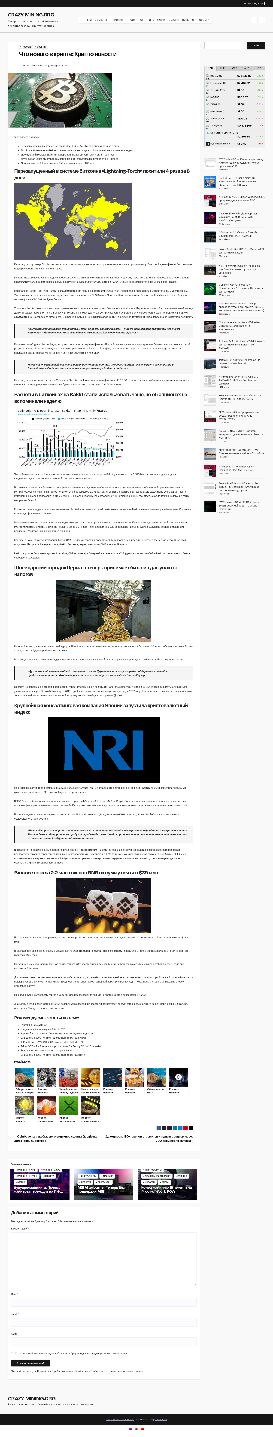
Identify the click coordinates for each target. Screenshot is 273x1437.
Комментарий (20, 1228)
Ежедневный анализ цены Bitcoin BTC (43, 1029)
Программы (104, 1182)
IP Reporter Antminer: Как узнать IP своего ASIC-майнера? (239, 361)
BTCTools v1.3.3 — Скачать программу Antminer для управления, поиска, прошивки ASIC (241, 163)
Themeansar (161, 1419)
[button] (254, 20)
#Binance (37, 65)
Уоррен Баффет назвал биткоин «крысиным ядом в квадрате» (57, 1033)
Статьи (21, 1182)
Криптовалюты (153, 1170)
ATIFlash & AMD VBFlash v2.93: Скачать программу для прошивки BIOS (242, 198)
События (42, 47)
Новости (27, 47)
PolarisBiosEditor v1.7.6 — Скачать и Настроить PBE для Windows (240, 397)
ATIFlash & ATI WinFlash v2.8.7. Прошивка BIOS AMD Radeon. (236, 468)
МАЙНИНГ (119, 19)
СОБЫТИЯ (188, 19)
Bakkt (52, 150)
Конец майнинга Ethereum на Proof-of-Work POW (166, 1189)
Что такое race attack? (34, 1025)
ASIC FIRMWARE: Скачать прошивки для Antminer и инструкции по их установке (240, 269)
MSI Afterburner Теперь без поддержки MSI (101, 1189)
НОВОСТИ (203, 19)
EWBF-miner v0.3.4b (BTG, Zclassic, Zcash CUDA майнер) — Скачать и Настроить (239, 505)
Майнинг (108, 1176)
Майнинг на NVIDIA (27, 1176)
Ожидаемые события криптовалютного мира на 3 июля (53, 1054)
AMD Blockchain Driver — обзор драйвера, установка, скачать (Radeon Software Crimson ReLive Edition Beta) (242, 307)
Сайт (14, 1333)
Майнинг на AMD (26, 1170)
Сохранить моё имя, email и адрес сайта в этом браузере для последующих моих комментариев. (71, 1353)
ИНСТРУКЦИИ (157, 19)
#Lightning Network (55, 65)
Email (15, 1314)
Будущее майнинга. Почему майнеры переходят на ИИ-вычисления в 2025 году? (37, 1191)
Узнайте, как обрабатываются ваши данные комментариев (108, 1371)
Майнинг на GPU (51, 1170)
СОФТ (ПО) (137, 19)
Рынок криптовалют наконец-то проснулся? (46, 1050)
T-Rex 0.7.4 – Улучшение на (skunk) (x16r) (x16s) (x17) (52, 1042)
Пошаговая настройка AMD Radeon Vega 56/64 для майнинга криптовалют (240, 326)
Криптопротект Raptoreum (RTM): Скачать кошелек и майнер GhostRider (242, 451)
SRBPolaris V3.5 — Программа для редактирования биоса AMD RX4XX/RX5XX (239, 416)
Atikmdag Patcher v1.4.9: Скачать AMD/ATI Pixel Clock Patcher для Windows (238, 380)
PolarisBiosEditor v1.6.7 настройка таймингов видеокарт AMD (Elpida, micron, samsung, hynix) (239, 487)
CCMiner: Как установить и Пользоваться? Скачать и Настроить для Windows (241, 288)
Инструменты (88, 1176)
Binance (26, 163)
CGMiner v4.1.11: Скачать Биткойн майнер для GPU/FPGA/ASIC (238, 234)
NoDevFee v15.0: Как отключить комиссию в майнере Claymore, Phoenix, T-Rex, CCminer (237, 181)
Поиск (256, 44)
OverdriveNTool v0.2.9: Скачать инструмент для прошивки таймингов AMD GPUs (241, 434)
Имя (14, 1294)
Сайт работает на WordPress (120, 1419)
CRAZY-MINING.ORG (31, 15)
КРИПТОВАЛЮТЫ (97, 19)
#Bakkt (26, 65)
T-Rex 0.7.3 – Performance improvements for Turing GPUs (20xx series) (61, 1046)
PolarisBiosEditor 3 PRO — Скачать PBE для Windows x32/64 (242, 250)
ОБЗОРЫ (174, 19)
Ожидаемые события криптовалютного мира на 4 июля (53, 1037)
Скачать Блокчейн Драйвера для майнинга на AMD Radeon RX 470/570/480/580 (238, 217)
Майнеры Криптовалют (157, 1176)
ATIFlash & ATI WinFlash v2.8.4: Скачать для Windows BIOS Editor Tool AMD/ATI (242, 344)
